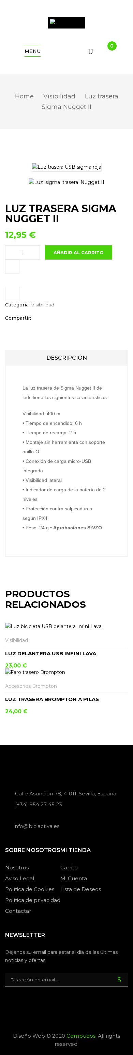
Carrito (69, 867)
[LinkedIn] (61, 318)
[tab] (66, 358)
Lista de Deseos (80, 889)
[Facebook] (39, 318)
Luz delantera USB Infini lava (50, 653)
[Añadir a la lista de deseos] (123, 640)
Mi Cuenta (73, 878)
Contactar (18, 911)
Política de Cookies (29, 889)
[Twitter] (50, 318)
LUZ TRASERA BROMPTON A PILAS (52, 699)
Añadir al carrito (79, 252)
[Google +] (69, 318)
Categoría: (17, 305)
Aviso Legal (19, 878)
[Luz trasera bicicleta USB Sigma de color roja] (66, 182)
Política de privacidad (32, 900)
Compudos (80, 1036)
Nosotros (17, 867)
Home (24, 96)
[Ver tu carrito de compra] (106, 52)
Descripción (66, 358)
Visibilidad (59, 96)
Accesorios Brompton (31, 686)
